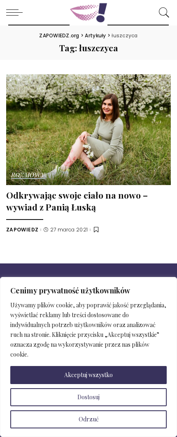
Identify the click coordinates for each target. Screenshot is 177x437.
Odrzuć (89, 419)
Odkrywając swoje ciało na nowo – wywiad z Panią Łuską (77, 201)
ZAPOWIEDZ (22, 229)
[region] (88, 357)
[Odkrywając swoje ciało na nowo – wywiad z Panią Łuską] (88, 128)
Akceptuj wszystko (88, 375)
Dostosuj (88, 397)
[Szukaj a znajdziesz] (162, 12)
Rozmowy (28, 175)
